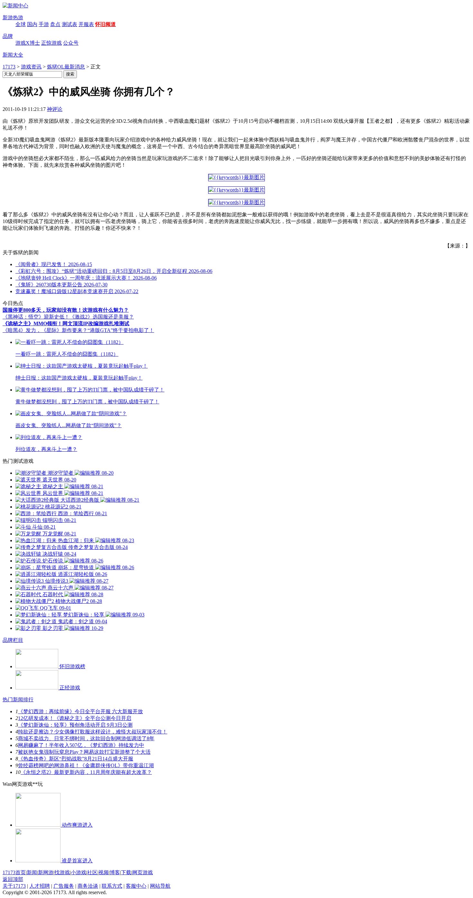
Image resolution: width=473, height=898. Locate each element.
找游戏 (62, 872)
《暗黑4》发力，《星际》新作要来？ (45, 330)
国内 (32, 24)
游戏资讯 (31, 66)
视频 (103, 872)
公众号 (71, 43)
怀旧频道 (105, 24)
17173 (9, 66)
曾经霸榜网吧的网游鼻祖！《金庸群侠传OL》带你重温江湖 (86, 765)
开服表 (86, 24)
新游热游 (13, 17)
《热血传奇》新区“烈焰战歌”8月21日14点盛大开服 (75, 758)
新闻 (32, 872)
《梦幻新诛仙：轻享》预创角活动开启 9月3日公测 (75, 725)
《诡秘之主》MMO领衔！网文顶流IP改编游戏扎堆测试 (66, 323)
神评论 (54, 109)
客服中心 (136, 886)
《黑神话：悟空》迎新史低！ (36, 316)
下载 (126, 872)
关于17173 (14, 886)
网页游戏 (142, 872)
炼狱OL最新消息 (66, 66)
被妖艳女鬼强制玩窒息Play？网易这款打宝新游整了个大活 (84, 752)
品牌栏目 (13, 640)
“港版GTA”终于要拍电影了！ (121, 330)
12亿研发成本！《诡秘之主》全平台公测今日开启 (74, 718)
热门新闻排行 (18, 699)
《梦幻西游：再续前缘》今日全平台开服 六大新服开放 (80, 711)
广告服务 (63, 886)
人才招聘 (39, 886)
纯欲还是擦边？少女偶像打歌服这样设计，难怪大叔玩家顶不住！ (92, 731)
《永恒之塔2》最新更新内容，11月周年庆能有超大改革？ (86, 772)
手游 (44, 24)
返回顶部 (13, 879)
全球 (20, 24)
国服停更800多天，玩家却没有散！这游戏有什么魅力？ (66, 310)
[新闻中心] (15, 5)
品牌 (8, 36)
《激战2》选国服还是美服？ (102, 316)
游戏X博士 (27, 43)
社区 (92, 872)
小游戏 (78, 872)
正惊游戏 (51, 43)
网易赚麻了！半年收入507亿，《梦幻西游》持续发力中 (81, 745)
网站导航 (160, 886)
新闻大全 (13, 55)
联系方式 (112, 886)
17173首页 (14, 872)
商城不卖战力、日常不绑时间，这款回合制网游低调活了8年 (86, 738)
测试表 (69, 24)
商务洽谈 (88, 886)
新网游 (45, 872)
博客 (115, 872)
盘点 (55, 24)
